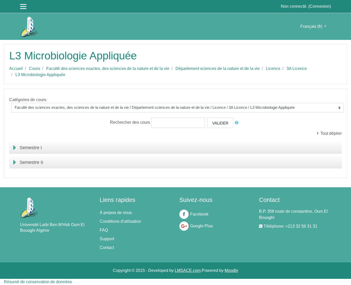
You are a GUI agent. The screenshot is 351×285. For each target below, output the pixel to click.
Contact (107, 247)
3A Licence (297, 68)
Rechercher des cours (130, 122)
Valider (220, 123)
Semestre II (31, 162)
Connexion (320, 6)
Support (107, 239)
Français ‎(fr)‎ (311, 26)
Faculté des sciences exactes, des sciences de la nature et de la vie (107, 68)
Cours (34, 68)
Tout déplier (331, 133)
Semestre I (31, 147)
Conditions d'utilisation (120, 221)
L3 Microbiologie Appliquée (40, 75)
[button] (237, 123)
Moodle (231, 270)
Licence (273, 68)
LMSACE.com (188, 270)
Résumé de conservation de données (38, 282)
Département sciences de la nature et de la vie (218, 68)
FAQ (104, 230)
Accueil (16, 68)
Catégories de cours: (28, 99)
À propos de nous (116, 212)
